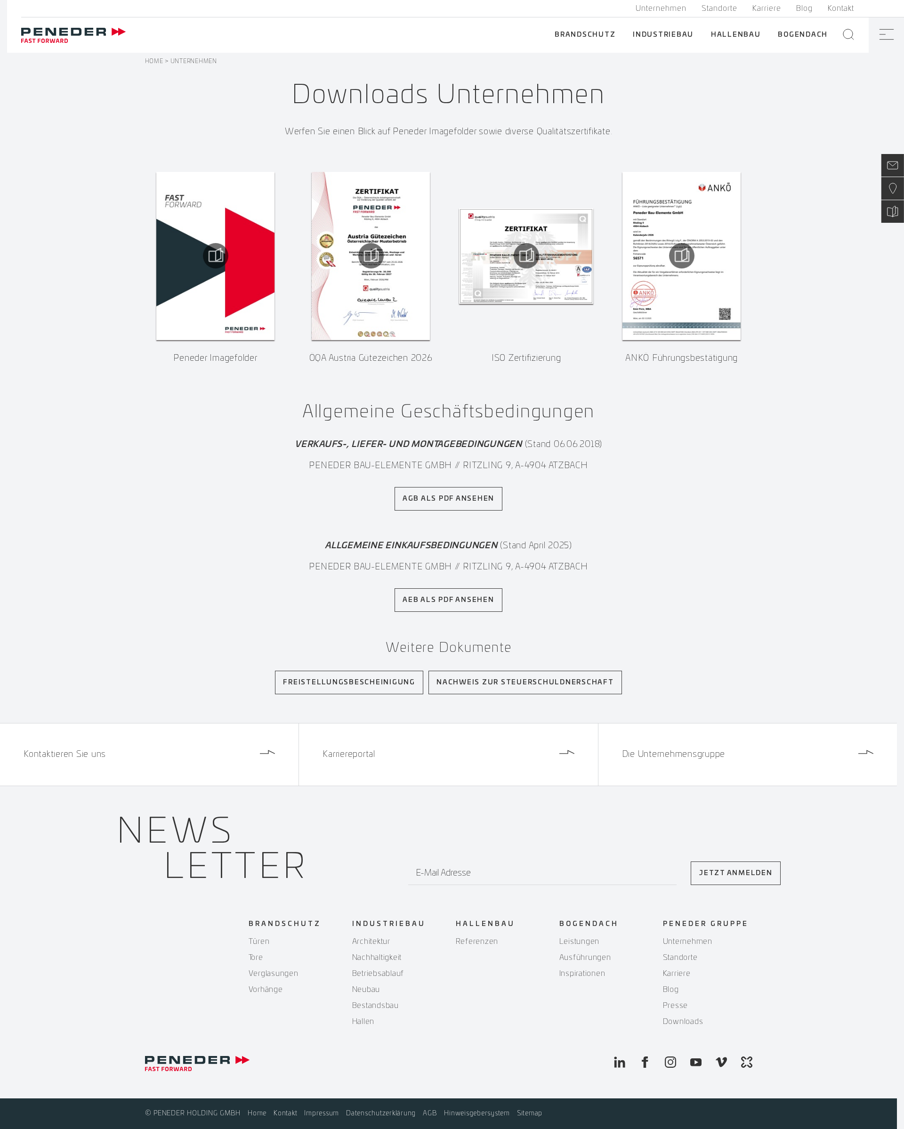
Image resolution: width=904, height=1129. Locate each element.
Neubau (366, 989)
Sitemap (529, 1113)
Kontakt (841, 8)
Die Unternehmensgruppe (674, 754)
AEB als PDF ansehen (448, 600)
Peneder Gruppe (706, 924)
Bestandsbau (375, 1005)
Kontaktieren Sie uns (65, 754)
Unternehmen (661, 8)
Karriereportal (349, 754)
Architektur (371, 941)
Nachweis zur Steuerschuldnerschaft (525, 682)
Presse (675, 1005)
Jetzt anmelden (736, 873)
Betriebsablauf (378, 973)
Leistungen (579, 941)
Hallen (363, 1021)
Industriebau (663, 35)
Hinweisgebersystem (477, 1113)
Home (154, 61)
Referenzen (477, 941)
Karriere (766, 8)
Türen (259, 941)
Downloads (683, 1021)
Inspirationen (582, 973)
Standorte (719, 8)
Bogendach (803, 35)
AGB (430, 1113)
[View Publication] (215, 255)
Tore (256, 957)
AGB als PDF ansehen (448, 498)
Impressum (321, 1113)
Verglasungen (274, 973)
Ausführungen (585, 957)
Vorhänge (266, 989)
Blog (804, 8)
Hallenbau (736, 35)
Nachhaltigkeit (377, 957)
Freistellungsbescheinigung (349, 682)
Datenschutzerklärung (381, 1113)
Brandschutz (585, 35)
